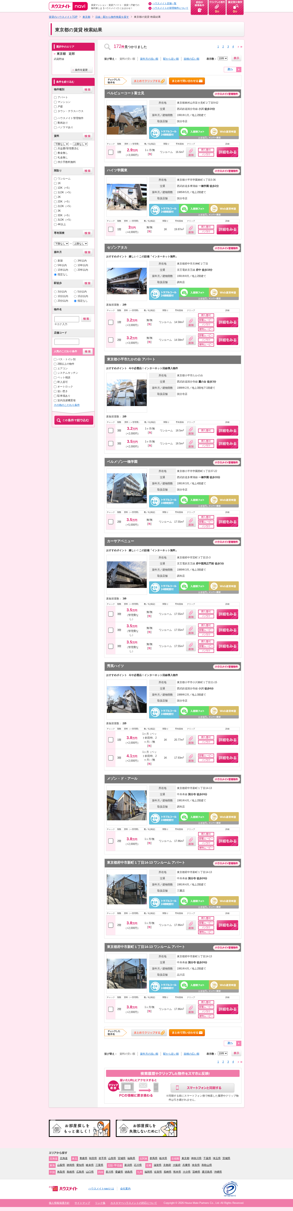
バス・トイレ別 (66, 359)
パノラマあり (65, 127)
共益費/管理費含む (68, 148)
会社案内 (125, 1188)
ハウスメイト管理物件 (71, 118)
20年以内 (83, 269)
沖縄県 (218, 1171)
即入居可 (62, 382)
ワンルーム (64, 178)
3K (59, 210)
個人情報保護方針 (59, 1202)
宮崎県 (196, 1171)
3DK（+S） (64, 215)
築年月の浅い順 (149, 58)
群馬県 (153, 1158)
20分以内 (63, 300)
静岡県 (71, 1164)
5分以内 (82, 291)
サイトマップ (82, 1202)
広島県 (80, 1171)
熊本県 (177, 1171)
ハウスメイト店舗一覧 (164, 3)
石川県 (138, 1164)
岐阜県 (90, 1164)
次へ (230, 68)
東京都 (86, 16)
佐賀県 (158, 1171)
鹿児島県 (207, 1171)
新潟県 (128, 1164)
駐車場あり (63, 395)
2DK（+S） (64, 201)
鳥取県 (61, 1171)
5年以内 (62, 265)
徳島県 (129, 1171)
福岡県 (148, 1171)
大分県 (187, 1171)
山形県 (112, 1158)
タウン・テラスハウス (71, 111)
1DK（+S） (64, 187)
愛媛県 (119, 1171)
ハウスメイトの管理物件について (170, 8)
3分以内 (62, 291)
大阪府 (177, 1164)
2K (59, 196)
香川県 (109, 1171)
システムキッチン (67, 372)
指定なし (63, 274)
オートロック (65, 386)
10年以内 (83, 265)
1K (59, 183)
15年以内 (63, 269)
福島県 (131, 1158)
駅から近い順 (171, 58)
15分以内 (83, 296)
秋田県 (93, 1158)
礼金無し (63, 157)
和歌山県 (207, 1164)
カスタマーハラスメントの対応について (133, 1202)
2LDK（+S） (65, 206)
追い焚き (62, 391)
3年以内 (82, 260)
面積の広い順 (191, 58)
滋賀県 (157, 1164)
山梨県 (61, 1164)
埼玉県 (217, 1158)
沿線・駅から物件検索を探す (112, 16)
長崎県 (167, 1171)
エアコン (62, 368)
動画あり (63, 122)
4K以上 (62, 224)
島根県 (71, 1171)
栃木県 (163, 1158)
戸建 (60, 106)
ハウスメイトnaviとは (101, 1188)
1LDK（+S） (65, 192)
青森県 (83, 1158)
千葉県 (207, 1158)
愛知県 (80, 1164)
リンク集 (100, 1202)
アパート (63, 97)
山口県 (90, 1171)
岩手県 (102, 1158)
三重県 (99, 1164)
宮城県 (122, 1158)
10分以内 (63, 296)
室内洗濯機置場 (66, 400)
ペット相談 (63, 377)
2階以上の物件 (65, 363)
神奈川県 (196, 1158)
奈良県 (196, 1164)
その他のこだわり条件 (67, 404)
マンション (64, 101)
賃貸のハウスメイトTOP (63, 16)
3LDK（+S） (65, 219)
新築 (60, 260)
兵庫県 (186, 1164)
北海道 (64, 1158)
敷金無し (63, 152)
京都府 (167, 1164)
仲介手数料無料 (67, 162)
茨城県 (226, 1158)
